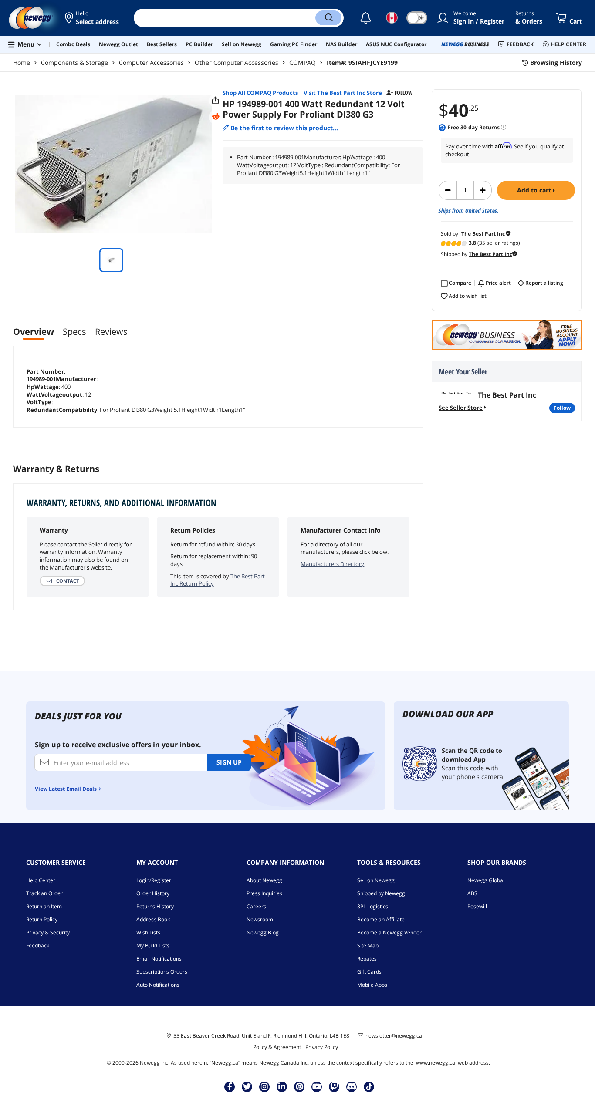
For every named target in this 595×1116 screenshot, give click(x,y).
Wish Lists (148, 932)
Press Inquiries (264, 893)
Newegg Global (485, 880)
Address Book (153, 919)
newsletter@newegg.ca (393, 1035)
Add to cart (535, 190)
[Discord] (352, 1086)
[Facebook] (229, 1086)
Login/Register (153, 880)
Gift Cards (369, 971)
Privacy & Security (48, 932)
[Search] (328, 17)
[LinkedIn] (281, 1086)
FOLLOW (562, 407)
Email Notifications (159, 958)
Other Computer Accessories (236, 62)
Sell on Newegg (376, 880)
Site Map (368, 945)
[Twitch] (334, 1086)
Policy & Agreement (277, 1047)
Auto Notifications (157, 984)
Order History (152, 893)
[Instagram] (264, 1086)
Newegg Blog (263, 932)
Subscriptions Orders (161, 971)
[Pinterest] (299, 1086)
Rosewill (477, 906)
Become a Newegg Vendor (389, 932)
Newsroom (260, 919)
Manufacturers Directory (332, 564)
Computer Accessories (151, 62)
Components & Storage (74, 62)
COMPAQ (302, 62)
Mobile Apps (372, 984)
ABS (472, 893)
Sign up (229, 762)
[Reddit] (216, 116)
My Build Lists (152, 945)
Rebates (367, 958)
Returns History (155, 906)
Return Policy (41, 919)
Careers (256, 906)
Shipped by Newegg (381, 893)
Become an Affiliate (381, 919)
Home (21, 62)
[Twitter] (247, 1086)
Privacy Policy (321, 1047)
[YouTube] (316, 1086)
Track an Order (44, 893)
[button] (92, 18)
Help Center (40, 880)
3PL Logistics (372, 906)
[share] (215, 100)
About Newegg (264, 880)
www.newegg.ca (435, 1062)
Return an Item (44, 906)
